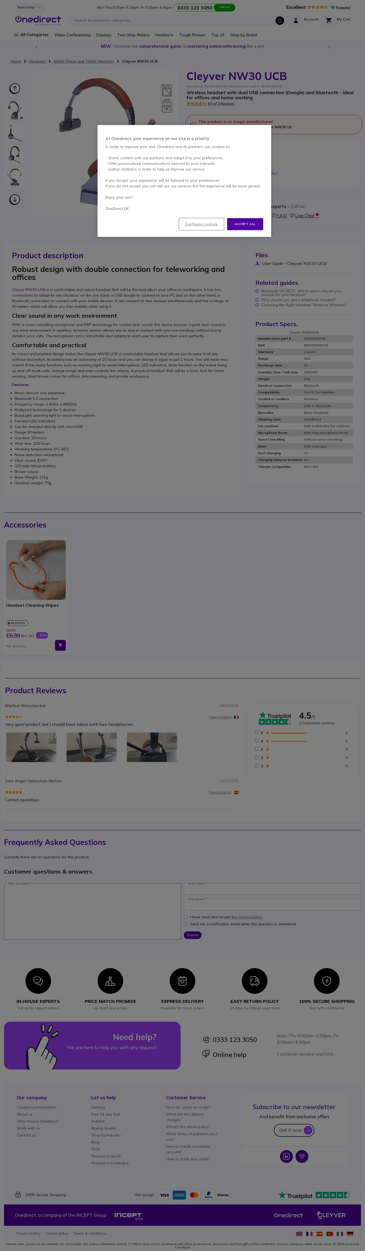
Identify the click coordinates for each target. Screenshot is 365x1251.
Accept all (245, 224)
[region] (184, 181)
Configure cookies (201, 224)
